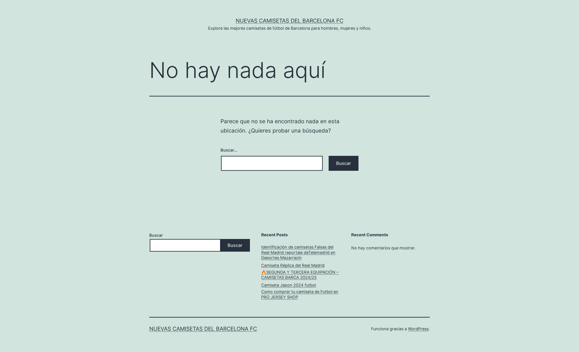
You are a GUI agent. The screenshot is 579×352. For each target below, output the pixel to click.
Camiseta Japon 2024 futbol (288, 285)
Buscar (156, 235)
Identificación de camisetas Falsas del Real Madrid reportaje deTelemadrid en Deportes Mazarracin (298, 252)
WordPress (418, 328)
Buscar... (229, 150)
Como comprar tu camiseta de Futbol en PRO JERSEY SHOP (299, 294)
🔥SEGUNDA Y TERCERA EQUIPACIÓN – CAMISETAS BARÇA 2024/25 (300, 275)
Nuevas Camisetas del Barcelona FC (289, 20)
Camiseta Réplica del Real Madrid (293, 265)
